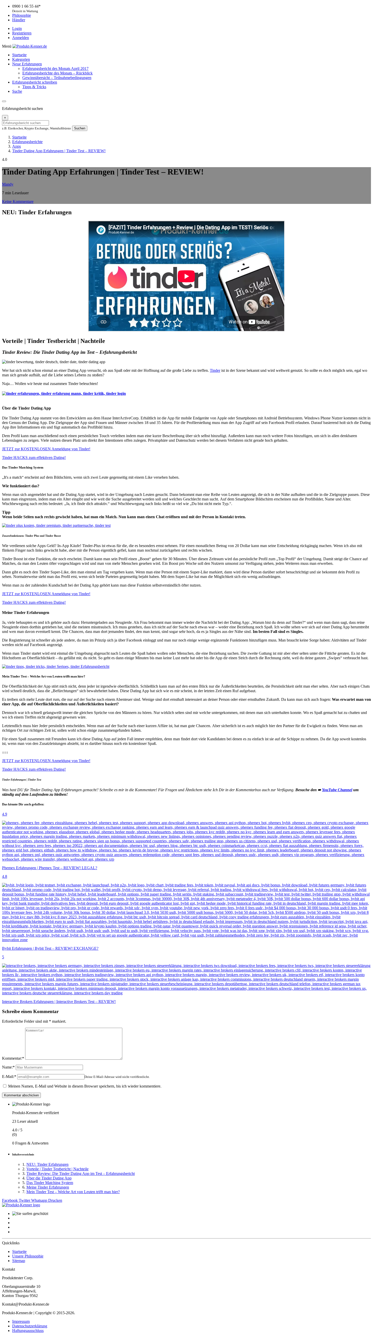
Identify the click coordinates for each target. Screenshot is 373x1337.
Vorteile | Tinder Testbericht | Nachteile (57, 1169)
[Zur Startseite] (21, 1205)
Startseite (19, 55)
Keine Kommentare (17, 201)
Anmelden (20, 37)
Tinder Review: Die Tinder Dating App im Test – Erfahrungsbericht (80, 1173)
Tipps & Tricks (34, 87)
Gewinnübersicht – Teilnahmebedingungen (56, 77)
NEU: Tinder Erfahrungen (47, 1164)
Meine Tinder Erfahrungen (47, 1187)
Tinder (215, 370)
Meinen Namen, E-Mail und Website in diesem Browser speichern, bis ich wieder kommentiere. (84, 1086)
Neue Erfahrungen (27, 64)
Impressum (21, 1321)
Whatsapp (39, 1200)
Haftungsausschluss (28, 1330)
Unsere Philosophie (27, 1256)
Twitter (25, 1200)
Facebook (10, 1200)
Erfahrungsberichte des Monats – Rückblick (57, 73)
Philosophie (21, 15)
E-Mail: (9, 1076)
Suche (17, 91)
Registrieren (21, 33)
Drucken (55, 1200)
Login (17, 28)
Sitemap (18, 1260)
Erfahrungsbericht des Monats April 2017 (55, 68)
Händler (18, 20)
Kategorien (21, 59)
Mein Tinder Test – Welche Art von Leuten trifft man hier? (73, 1192)
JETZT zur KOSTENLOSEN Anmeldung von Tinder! (46, 449)
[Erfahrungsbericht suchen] (4, 101)
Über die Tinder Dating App (49, 1178)
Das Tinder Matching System (49, 1182)
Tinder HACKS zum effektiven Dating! (34, 457)
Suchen (79, 128)
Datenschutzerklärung (29, 1326)
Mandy (7, 184)
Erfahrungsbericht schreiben (34, 82)
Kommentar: (13, 1058)
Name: (8, 1067)
